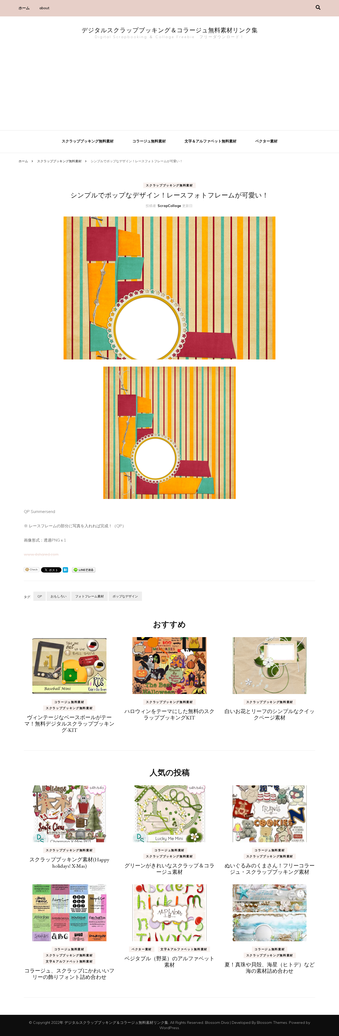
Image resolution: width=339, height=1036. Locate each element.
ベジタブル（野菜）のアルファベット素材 (169, 961)
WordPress (169, 1027)
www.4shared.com (41, 554)
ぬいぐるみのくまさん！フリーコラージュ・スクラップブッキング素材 (270, 868)
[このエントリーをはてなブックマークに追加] (65, 569)
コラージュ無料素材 (149, 141)
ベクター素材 (266, 141)
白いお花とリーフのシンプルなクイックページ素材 (270, 714)
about (44, 8)
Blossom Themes (272, 1022)
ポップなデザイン (125, 596)
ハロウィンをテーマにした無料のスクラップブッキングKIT (169, 714)
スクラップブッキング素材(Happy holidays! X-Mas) (69, 862)
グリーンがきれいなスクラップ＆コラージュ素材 (169, 868)
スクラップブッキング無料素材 (88, 141)
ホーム (24, 8)
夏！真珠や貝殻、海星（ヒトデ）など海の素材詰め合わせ (270, 967)
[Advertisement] (169, 85)
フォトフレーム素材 (89, 596)
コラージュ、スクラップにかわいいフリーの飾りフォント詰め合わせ (69, 973)
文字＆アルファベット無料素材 (211, 141)
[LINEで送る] (83, 569)
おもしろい (58, 596)
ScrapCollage (169, 206)
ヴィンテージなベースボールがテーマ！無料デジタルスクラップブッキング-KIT (69, 723)
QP (39, 596)
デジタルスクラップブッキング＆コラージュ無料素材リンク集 (170, 31)
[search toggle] (318, 7)
